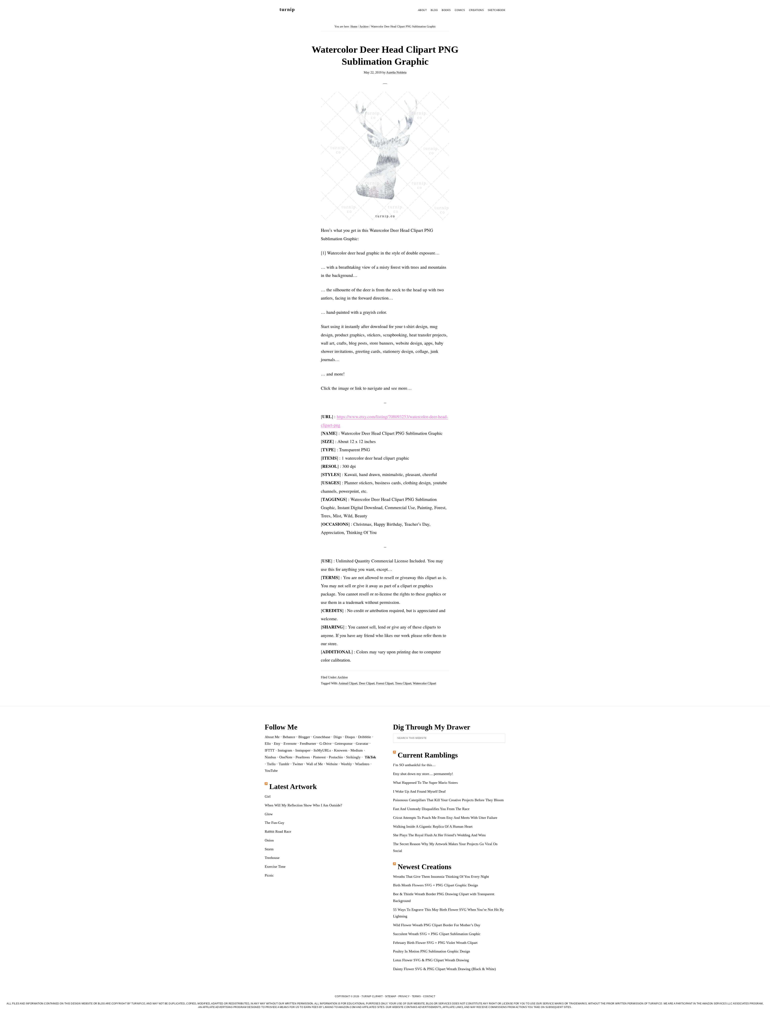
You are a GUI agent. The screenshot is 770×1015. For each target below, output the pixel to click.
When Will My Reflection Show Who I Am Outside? (303, 805)
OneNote (285, 757)
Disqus (350, 737)
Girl (268, 796)
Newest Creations (424, 867)
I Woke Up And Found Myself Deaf (419, 791)
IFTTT (270, 750)
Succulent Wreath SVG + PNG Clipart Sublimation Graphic (436, 934)
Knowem (340, 750)
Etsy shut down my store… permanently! (423, 774)
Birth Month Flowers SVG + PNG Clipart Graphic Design (435, 885)
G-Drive (325, 744)
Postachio (336, 757)
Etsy (277, 744)
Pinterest (319, 757)
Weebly (346, 764)
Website (332, 764)
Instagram (285, 750)
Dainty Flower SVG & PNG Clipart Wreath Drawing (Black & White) (444, 969)
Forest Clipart (384, 683)
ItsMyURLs (322, 750)
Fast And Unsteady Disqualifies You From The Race (431, 809)
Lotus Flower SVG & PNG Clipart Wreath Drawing (431, 960)
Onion (269, 840)
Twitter (298, 764)
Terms (416, 996)
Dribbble (364, 737)
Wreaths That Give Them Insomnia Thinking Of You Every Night (441, 877)
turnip (287, 9)
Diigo (337, 737)
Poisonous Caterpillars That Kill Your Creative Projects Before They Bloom (448, 800)
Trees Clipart (403, 683)
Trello (271, 764)
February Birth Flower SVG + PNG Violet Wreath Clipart (435, 943)
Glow (269, 814)
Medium (357, 750)
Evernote (290, 744)
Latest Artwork (293, 787)
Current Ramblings (428, 755)
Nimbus (270, 757)
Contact (429, 996)
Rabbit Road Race (278, 831)
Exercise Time (275, 867)
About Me (272, 737)
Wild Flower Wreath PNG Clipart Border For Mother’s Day (436, 925)
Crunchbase (321, 737)
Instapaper (302, 750)
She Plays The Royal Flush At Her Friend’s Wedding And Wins (439, 835)
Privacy (404, 996)
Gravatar (362, 744)
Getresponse (344, 744)
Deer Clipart (367, 683)
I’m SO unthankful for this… (414, 765)
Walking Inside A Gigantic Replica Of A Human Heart (432, 826)
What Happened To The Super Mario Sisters (425, 783)
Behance (289, 737)
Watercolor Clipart (424, 683)
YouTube (271, 771)
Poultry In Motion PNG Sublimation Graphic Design (431, 951)
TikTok (370, 757)
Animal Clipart (347, 683)
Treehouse (272, 858)
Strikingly (353, 757)
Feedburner (308, 744)
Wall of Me (314, 764)
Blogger (304, 737)
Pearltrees (303, 757)
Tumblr (284, 764)
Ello (268, 744)
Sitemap (390, 996)
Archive (342, 677)
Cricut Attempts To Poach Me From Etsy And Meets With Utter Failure (445, 818)
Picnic (269, 875)
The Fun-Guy (274, 823)
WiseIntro (362, 764)
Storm (269, 849)
